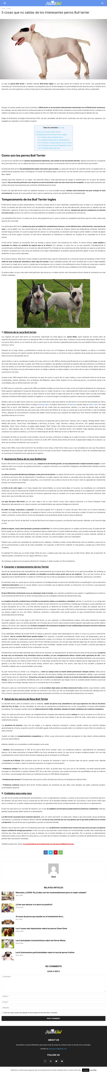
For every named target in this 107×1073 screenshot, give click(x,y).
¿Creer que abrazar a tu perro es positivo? (34, 904)
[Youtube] (62, 1061)
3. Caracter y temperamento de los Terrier (55, 143)
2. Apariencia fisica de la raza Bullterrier (54, 140)
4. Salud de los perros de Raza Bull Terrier (55, 145)
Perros (9, 8)
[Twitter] (56, 1061)
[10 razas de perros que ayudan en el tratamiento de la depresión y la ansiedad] (8, 920)
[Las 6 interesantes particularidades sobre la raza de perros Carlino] (8, 956)
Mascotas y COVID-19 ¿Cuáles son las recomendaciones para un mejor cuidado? (51, 893)
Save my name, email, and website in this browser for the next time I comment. (31, 1013)
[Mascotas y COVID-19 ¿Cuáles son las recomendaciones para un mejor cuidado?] (8, 896)
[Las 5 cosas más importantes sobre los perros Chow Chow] (8, 932)
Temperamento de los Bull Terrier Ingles (51, 135)
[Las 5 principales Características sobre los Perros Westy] (8, 944)
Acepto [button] (85, 1070)
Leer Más (93, 1070)
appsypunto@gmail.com (58, 1049)
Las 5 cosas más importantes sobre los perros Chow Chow (41, 928)
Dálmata (72, 404)
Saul (53, 876)
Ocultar (61, 127)
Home (3, 8)
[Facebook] (45, 1061)
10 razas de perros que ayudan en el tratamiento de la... (40, 916)
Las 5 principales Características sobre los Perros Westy (41, 940)
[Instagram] (51, 1061)
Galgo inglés (93, 404)
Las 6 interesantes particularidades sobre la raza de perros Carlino (45, 952)
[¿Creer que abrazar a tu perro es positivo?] (8, 908)
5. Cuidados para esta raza (49, 148)
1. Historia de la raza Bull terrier (50, 137)
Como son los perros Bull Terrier (48, 132)
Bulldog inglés (43, 404)
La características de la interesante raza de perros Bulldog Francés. (48, 844)
